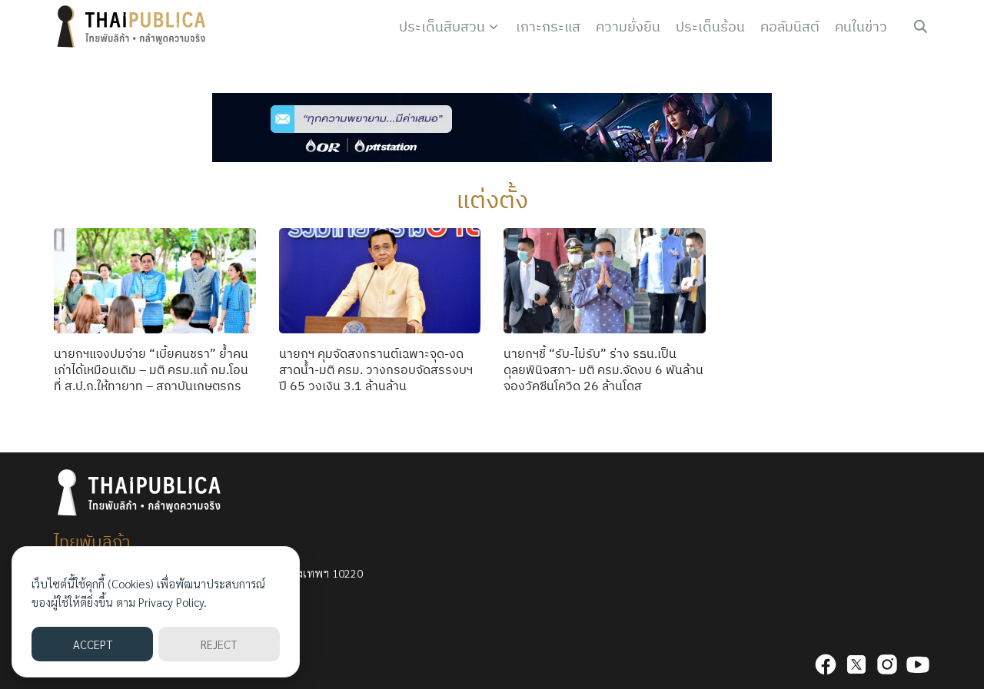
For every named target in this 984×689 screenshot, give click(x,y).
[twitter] (856, 664)
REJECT (219, 644)
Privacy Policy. (172, 602)
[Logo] (134, 27)
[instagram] (887, 664)
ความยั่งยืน (628, 26)
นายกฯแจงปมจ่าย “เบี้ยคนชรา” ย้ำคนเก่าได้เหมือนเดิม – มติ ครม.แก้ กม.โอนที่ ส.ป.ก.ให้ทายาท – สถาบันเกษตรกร (151, 369)
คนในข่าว (861, 26)
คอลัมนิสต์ (789, 26)
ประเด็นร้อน (710, 26)
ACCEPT (92, 644)
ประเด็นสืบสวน (442, 26)
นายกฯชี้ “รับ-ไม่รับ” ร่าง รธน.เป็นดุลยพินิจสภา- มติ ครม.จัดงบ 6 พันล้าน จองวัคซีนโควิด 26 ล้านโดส (603, 369)
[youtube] (918, 664)
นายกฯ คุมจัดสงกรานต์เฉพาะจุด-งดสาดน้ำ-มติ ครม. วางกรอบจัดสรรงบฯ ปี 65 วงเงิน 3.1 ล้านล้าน (376, 369)
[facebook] (825, 664)
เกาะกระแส (548, 26)
